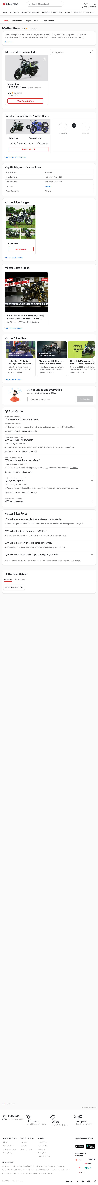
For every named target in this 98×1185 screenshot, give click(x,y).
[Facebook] (77, 1182)
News (36, 21)
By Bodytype (20, 579)
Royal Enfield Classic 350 (19, 1166)
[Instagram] (95, 1182)
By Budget (8, 579)
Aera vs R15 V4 (28, 149)
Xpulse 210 (5, 1170)
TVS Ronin (61, 1166)
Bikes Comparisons (19, 157)
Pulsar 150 (16, 1173)
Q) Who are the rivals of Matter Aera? (22, 419)
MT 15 (30, 1166)
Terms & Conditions (9, 1149)
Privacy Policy (7, 1153)
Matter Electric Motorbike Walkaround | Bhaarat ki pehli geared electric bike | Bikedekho (25, 317)
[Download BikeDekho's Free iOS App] (79, 1146)
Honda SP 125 (38, 1166)
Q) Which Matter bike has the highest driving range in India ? (32, 554)
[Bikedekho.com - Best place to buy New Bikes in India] (10, 3)
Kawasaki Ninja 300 (35, 1173)
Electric (48, 186)
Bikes (6, 21)
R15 (46, 1166)
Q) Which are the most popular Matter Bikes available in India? (33, 519)
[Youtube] (88, 1182)
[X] (83, 1182)
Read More (9, 42)
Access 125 (52, 1166)
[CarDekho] (78, 1160)
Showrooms (17, 21)
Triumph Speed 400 (36, 1170)
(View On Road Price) (35, 87)
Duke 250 (24, 1173)
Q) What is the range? (14, 501)
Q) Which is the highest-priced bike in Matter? (25, 531)
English (86, 4)
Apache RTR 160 (63, 1170)
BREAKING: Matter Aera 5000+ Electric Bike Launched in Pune (82, 362)
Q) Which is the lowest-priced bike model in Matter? (28, 543)
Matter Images (17, 257)
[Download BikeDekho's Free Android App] (90, 1146)
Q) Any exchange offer (15, 480)
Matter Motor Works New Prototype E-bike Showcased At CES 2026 (19, 362)
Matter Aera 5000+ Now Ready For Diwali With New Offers (52, 362)
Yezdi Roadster (24, 1170)
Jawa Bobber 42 (48, 1173)
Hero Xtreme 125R (50, 1170)
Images (28, 21)
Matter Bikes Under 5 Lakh (14, 587)
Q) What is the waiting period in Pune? (22, 460)
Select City (89, 12)
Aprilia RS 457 (6, 1173)
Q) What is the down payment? (19, 440)
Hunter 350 (5, 1166)
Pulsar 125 (14, 1170)
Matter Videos (17, 328)
